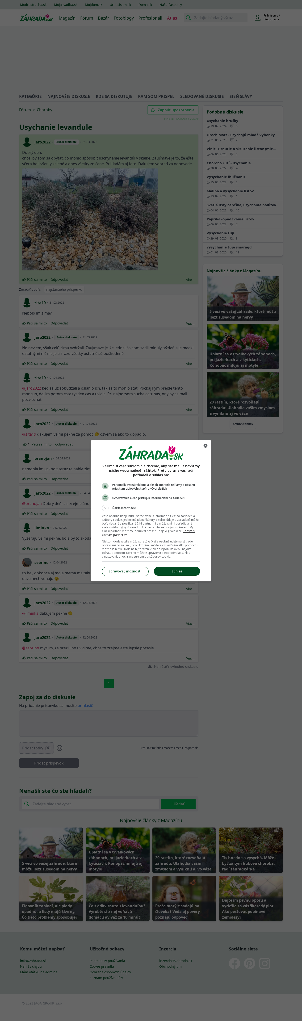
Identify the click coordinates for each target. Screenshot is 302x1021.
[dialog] (151, 510)
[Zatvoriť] (205, 445)
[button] (151, 508)
